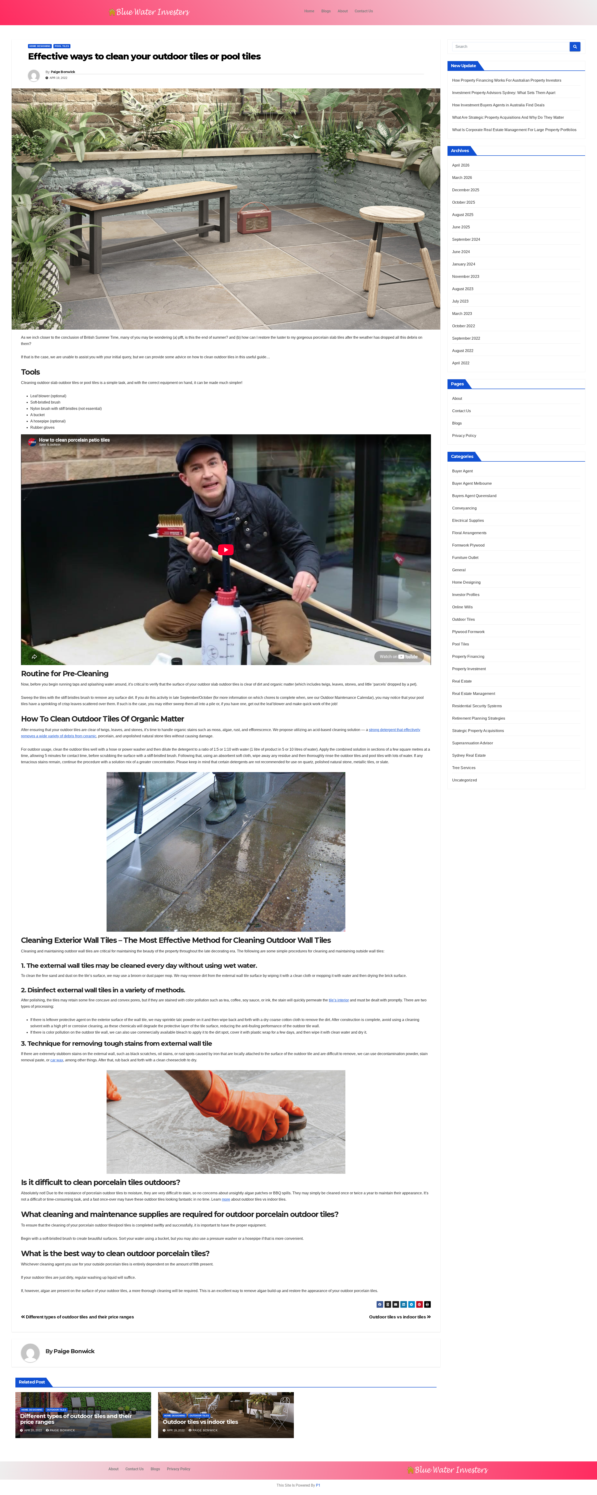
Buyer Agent (462, 471)
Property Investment (469, 669)
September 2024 (466, 239)
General (459, 570)
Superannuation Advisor (472, 743)
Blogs (326, 11)
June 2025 (461, 227)
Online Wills (462, 607)
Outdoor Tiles (56, 1409)
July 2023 (460, 301)
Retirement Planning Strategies (478, 718)
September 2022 (466, 338)
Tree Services (464, 768)
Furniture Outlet (465, 558)
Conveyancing (464, 508)
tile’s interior (339, 1000)
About (343, 11)
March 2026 (462, 178)
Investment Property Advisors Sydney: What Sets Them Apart (503, 93)
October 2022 (463, 326)
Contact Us (364, 11)
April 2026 (461, 165)
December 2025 (465, 190)
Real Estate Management (473, 694)
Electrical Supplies (468, 521)
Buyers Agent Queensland (474, 496)
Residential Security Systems (477, 706)
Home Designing (39, 46)
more (226, 1199)
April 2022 (461, 363)
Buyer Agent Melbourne (472, 483)
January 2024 (463, 264)
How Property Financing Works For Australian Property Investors (506, 80)
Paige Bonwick (63, 72)
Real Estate (462, 681)
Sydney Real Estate (469, 755)
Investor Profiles (465, 595)
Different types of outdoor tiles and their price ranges (79, 1316)
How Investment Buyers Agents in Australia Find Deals (498, 105)
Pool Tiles (62, 46)
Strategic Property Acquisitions (478, 731)
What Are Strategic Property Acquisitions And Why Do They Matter (508, 117)
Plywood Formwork (468, 632)
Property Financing (468, 657)
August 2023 (463, 289)
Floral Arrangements (469, 533)
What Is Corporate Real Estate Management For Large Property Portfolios (514, 130)
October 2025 (463, 202)
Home (309, 11)
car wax (56, 1060)
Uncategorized (464, 780)
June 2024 (461, 252)
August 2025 (463, 215)
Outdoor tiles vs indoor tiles (398, 1316)
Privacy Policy (464, 436)
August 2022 (463, 351)
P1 (318, 1485)
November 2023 (465, 277)
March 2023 (462, 314)
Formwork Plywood (468, 545)
